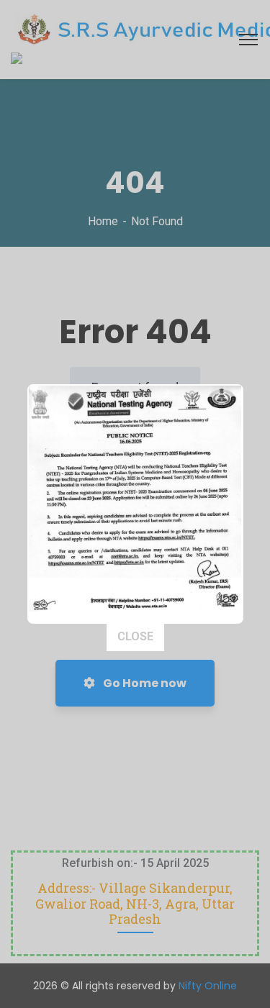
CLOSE (135, 636)
